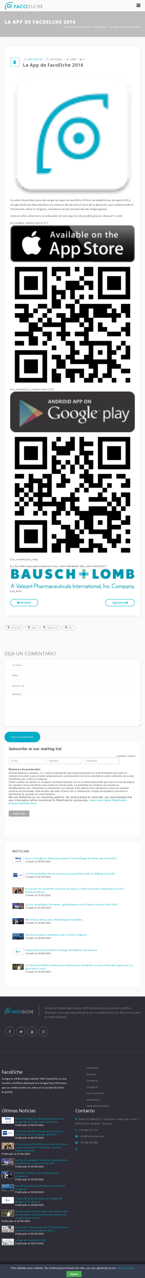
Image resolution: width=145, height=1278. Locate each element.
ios (70, 627)
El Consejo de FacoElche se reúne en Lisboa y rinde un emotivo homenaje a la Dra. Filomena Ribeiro (74, 890)
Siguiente (119, 602)
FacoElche (93, 1068)
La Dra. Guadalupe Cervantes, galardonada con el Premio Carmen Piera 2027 (71, 904)
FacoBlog (92, 1080)
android (16, 627)
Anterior (25, 602)
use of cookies (125, 1267)
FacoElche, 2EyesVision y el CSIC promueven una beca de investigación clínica (41, 1229)
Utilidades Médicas (98, 1106)
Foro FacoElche (95, 1093)
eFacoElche (100, 27)
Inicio (86, 27)
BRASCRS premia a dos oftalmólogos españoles (54, 919)
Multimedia (93, 1099)
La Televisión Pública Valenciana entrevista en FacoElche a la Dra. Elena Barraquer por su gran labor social (79, 967)
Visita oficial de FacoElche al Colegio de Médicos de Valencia (61, 950)
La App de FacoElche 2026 (30, 1240)
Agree (74, 1274)
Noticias (91, 1074)
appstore (52, 627)
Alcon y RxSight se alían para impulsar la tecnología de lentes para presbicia (71, 858)
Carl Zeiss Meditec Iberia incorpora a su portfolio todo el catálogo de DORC (70, 873)
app (34, 627)
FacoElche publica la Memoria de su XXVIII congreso (56, 934)
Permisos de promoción (24, 769)
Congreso (92, 1087)
